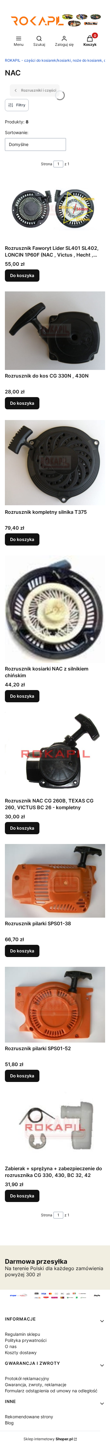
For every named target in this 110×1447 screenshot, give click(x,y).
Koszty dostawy (21, 1352)
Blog (9, 1422)
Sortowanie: (16, 132)
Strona (46, 164)
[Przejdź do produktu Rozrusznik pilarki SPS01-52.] (55, 1005)
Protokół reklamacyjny (27, 1378)
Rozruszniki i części (38, 90)
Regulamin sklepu (22, 1334)
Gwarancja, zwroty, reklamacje (35, 1384)
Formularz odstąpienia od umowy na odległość (51, 1390)
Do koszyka (22, 275)
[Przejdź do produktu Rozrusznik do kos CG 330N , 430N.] (55, 330)
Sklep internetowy (48, 1439)
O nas (10, 1346)
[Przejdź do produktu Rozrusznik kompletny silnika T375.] (55, 462)
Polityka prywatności (25, 1340)
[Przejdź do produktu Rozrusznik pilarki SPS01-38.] (55, 881)
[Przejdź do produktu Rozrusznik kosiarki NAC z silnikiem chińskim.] (55, 609)
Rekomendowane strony (29, 1416)
